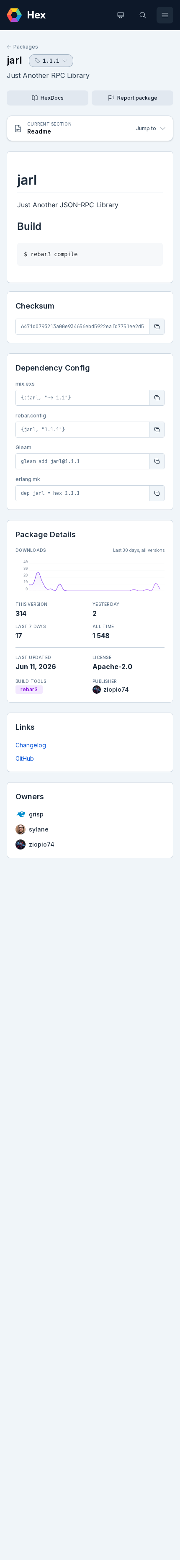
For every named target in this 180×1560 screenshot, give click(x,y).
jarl (14, 60)
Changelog (30, 745)
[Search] (143, 15)
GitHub (24, 758)
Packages (25, 47)
